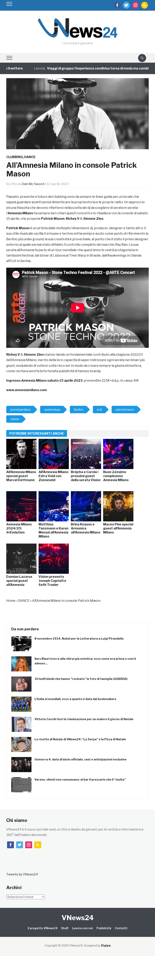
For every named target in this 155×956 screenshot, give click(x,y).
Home (11, 601)
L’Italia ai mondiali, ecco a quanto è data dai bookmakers (75, 699)
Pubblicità (103, 928)
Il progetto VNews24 (43, 928)
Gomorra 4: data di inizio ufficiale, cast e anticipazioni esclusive (81, 759)
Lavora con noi (82, 928)
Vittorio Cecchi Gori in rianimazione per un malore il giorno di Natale (84, 719)
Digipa (106, 945)
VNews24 (78, 918)
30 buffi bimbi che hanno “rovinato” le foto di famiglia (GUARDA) (81, 678)
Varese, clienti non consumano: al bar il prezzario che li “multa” (80, 779)
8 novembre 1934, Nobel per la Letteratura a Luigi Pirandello (79, 638)
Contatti (121, 928)
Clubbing (14, 157)
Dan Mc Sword (33, 184)
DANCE (30, 157)
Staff (64, 928)
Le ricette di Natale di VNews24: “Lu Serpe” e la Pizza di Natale (80, 739)
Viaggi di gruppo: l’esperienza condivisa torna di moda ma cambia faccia (92, 68)
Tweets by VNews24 (22, 874)
